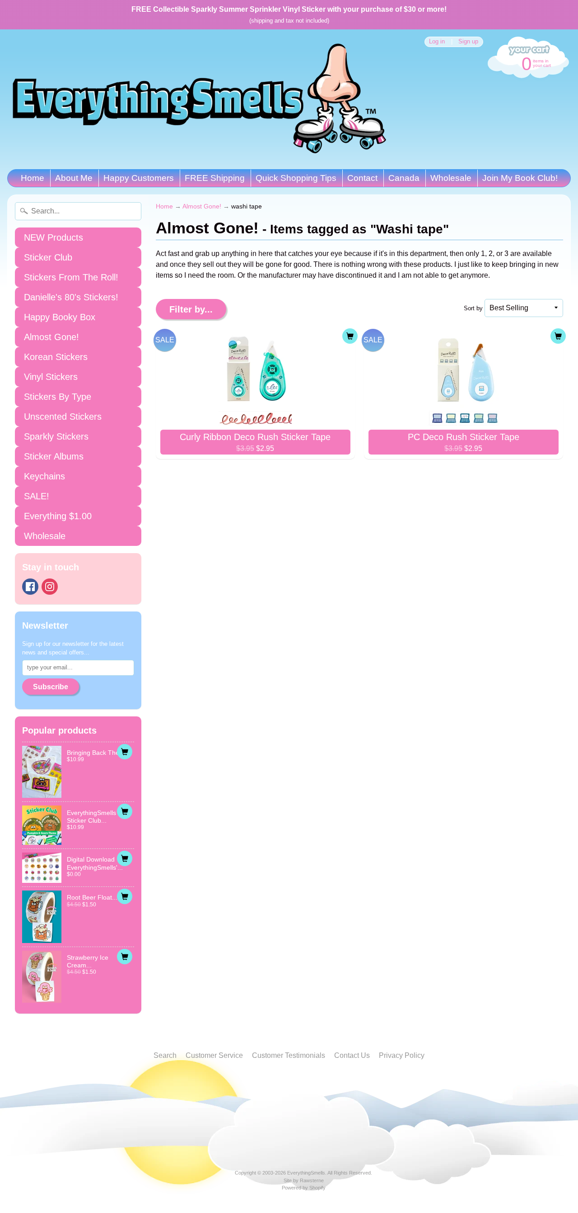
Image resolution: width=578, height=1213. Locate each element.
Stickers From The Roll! (71, 277)
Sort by (473, 308)
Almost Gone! (51, 337)
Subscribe (50, 687)
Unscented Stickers (63, 417)
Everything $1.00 (58, 516)
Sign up (468, 42)
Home (32, 178)
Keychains (44, 476)
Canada (404, 178)
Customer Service (214, 1055)
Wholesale (450, 178)
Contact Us (352, 1055)
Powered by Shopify (304, 1187)
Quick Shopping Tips (296, 178)
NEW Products (53, 237)
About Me (74, 178)
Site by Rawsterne (304, 1180)
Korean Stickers (56, 357)
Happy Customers (138, 178)
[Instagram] (50, 586)
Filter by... (191, 309)
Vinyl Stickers (51, 377)
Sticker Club (48, 257)
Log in (437, 42)
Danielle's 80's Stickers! (71, 297)
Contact (362, 178)
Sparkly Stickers (56, 436)
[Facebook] (30, 586)
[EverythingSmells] (199, 99)
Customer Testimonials (288, 1055)
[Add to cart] (124, 751)
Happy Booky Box (59, 317)
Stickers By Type (57, 397)
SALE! (36, 496)
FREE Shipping (215, 178)
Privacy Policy (401, 1055)
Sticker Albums (54, 456)
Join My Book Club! (520, 178)
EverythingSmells (306, 1172)
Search (165, 1055)
